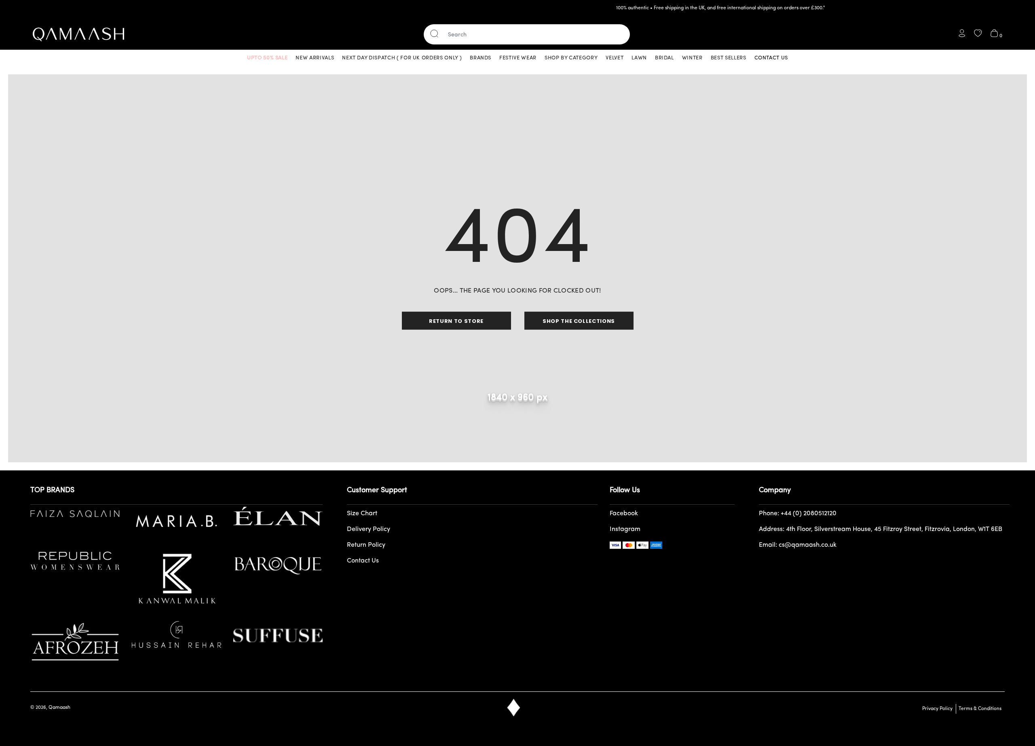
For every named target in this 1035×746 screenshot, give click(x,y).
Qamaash (59, 707)
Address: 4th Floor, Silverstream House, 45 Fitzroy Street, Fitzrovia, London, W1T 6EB (880, 529)
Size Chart (362, 513)
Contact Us (363, 561)
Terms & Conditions (978, 708)
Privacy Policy (937, 708)
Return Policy (366, 545)
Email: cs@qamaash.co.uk (797, 545)
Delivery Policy (368, 529)
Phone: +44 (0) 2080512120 (797, 513)
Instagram (625, 529)
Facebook (624, 513)
